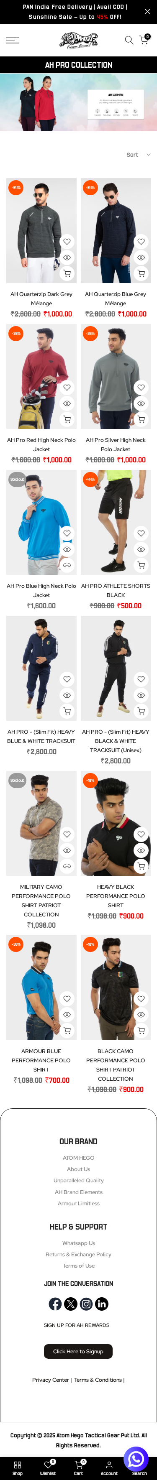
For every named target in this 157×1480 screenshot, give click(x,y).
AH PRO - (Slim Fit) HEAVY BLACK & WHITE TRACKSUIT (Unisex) (115, 741)
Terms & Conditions (98, 1379)
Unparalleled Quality (79, 1180)
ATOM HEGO (79, 1157)
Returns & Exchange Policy (78, 1254)
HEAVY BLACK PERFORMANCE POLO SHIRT (115, 896)
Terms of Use (79, 1265)
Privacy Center (50, 1379)
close (147, 11)
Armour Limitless (79, 1203)
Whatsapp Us (78, 1243)
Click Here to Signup (78, 1351)
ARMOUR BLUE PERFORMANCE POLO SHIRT (41, 1060)
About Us (78, 1169)
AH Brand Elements (79, 1192)
